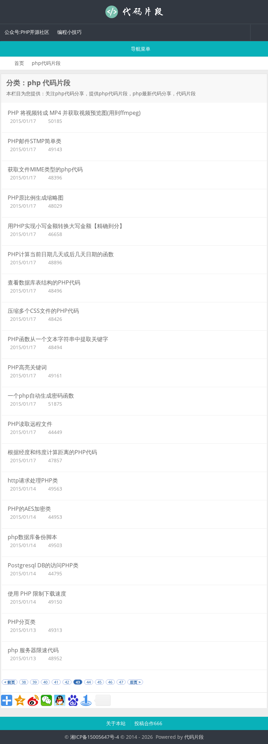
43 (78, 682)
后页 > (135, 682)
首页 (19, 63)
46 (110, 682)
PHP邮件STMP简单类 (34, 141)
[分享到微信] (46, 700)
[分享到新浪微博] (33, 700)
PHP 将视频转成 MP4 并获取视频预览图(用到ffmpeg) (74, 113)
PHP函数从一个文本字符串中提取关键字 (58, 339)
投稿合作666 (148, 723)
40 (45, 682)
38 (24, 682)
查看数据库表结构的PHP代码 (44, 282)
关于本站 (116, 723)
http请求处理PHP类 (33, 480)
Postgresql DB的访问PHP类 (43, 565)
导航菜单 (139, 48)
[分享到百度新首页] (73, 700)
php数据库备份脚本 (32, 537)
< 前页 (9, 682)
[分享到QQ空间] (19, 700)
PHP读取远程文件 (30, 424)
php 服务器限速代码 (33, 650)
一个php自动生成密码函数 (41, 395)
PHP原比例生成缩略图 (36, 197)
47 (121, 682)
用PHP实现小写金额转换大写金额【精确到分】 (66, 226)
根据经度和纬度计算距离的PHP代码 (52, 452)
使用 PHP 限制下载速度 (37, 593)
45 (99, 682)
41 (56, 682)
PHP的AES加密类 (29, 509)
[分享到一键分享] (86, 700)
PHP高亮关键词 (27, 367)
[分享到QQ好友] (59, 700)
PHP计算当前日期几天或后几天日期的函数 (61, 254)
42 (67, 682)
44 (89, 682)
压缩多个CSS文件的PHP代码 (43, 311)
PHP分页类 (22, 622)
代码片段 (134, 11)
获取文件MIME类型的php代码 (45, 169)
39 (34, 682)
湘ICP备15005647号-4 (94, 737)
